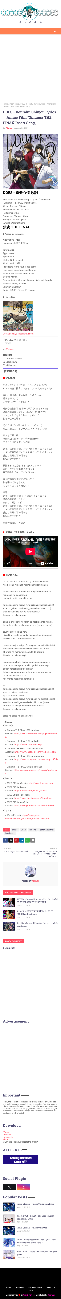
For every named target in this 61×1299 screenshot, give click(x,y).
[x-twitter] (25, 22)
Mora (5, 1139)
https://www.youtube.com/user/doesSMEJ (34, 805)
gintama (32, 830)
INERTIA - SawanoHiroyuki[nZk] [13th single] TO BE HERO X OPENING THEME (37, 901)
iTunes (6, 1132)
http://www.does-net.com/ (41, 783)
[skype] (40, 22)
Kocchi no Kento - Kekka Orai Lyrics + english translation (37, 924)
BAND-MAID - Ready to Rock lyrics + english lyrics (37, 1253)
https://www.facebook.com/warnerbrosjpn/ (36, 752)
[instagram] (30, 22)
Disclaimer (19, 1287)
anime (14, 830)
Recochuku (8, 1137)
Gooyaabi (51, 1295)
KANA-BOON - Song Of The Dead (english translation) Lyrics (35, 1217)
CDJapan (10, 349)
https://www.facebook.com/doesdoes (33, 798)
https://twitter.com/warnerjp (28, 744)
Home (5, 104)
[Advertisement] (30, 67)
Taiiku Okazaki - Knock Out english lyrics (35, 1204)
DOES (23, 830)
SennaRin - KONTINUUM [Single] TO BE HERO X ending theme (35, 912)
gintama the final (47, 830)
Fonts (31, 1291)
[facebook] (20, 22)
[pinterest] (35, 22)
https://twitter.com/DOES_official (30, 790)
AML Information (35, 1287)
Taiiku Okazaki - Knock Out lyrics (32, 1227)
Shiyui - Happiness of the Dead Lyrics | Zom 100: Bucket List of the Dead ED (36, 1241)
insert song (14, 104)
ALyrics (9, 128)
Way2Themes (29, 1295)
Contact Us (50, 1287)
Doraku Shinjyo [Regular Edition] (18, 333)
